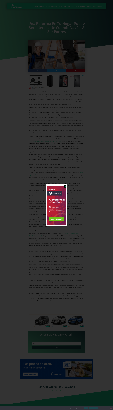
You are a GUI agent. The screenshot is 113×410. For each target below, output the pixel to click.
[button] (65, 186)
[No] (111, 408)
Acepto (85, 407)
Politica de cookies (93, 407)
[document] (56, 205)
